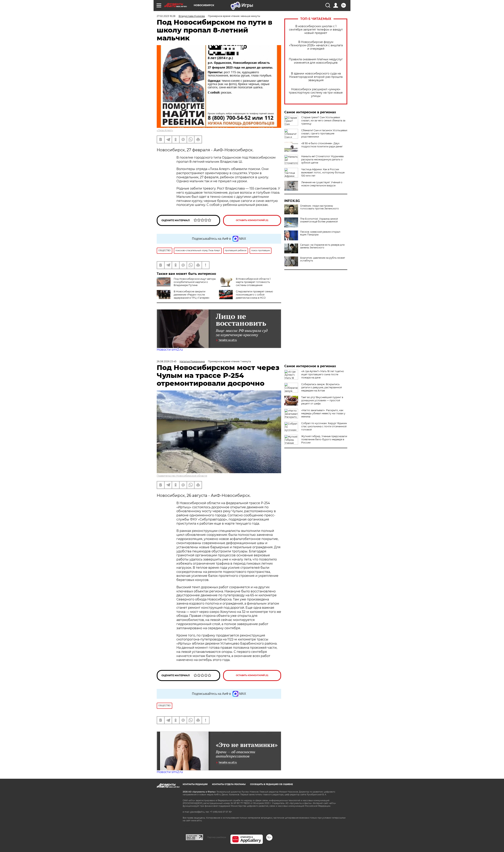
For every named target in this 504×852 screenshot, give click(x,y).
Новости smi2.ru (170, 349)
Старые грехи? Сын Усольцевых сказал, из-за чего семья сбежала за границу (323, 120)
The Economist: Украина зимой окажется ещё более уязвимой (319, 220)
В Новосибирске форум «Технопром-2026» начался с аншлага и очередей (316, 45)
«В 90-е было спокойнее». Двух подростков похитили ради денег (322, 145)
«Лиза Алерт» (165, 130)
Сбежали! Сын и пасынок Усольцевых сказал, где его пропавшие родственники (324, 133)
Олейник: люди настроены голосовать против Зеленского (319, 207)
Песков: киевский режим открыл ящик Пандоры (320, 233)
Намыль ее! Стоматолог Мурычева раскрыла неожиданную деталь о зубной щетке (322, 159)
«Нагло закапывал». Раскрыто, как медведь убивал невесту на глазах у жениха (323, 413)
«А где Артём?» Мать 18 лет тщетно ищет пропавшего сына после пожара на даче (322, 374)
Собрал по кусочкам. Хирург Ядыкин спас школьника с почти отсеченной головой (324, 426)
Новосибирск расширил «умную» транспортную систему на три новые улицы (316, 93)
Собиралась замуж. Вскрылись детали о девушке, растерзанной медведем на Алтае (321, 387)
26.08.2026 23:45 (166, 361)
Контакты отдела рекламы (229, 784)
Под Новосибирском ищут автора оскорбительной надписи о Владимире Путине (195, 282)
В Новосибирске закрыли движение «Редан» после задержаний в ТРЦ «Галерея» (191, 294)
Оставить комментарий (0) (252, 220)
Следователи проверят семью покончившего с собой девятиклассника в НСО (254, 294)
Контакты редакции (195, 784)
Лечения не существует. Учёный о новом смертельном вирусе (321, 184)
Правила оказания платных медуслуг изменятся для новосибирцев (316, 61)
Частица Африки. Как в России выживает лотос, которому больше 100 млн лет (323, 172)
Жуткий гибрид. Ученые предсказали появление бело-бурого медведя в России (324, 439)
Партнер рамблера (216, 837)
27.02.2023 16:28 (166, 16)
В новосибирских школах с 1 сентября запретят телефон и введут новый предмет (316, 30)
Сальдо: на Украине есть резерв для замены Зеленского (322, 246)
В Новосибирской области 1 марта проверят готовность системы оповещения (253, 282)
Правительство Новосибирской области (182, 475)
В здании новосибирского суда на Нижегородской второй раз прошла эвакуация (316, 77)
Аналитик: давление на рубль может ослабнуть (322, 259)
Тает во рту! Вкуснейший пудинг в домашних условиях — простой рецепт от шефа (322, 400)
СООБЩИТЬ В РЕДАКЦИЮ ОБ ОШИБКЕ (271, 784)
